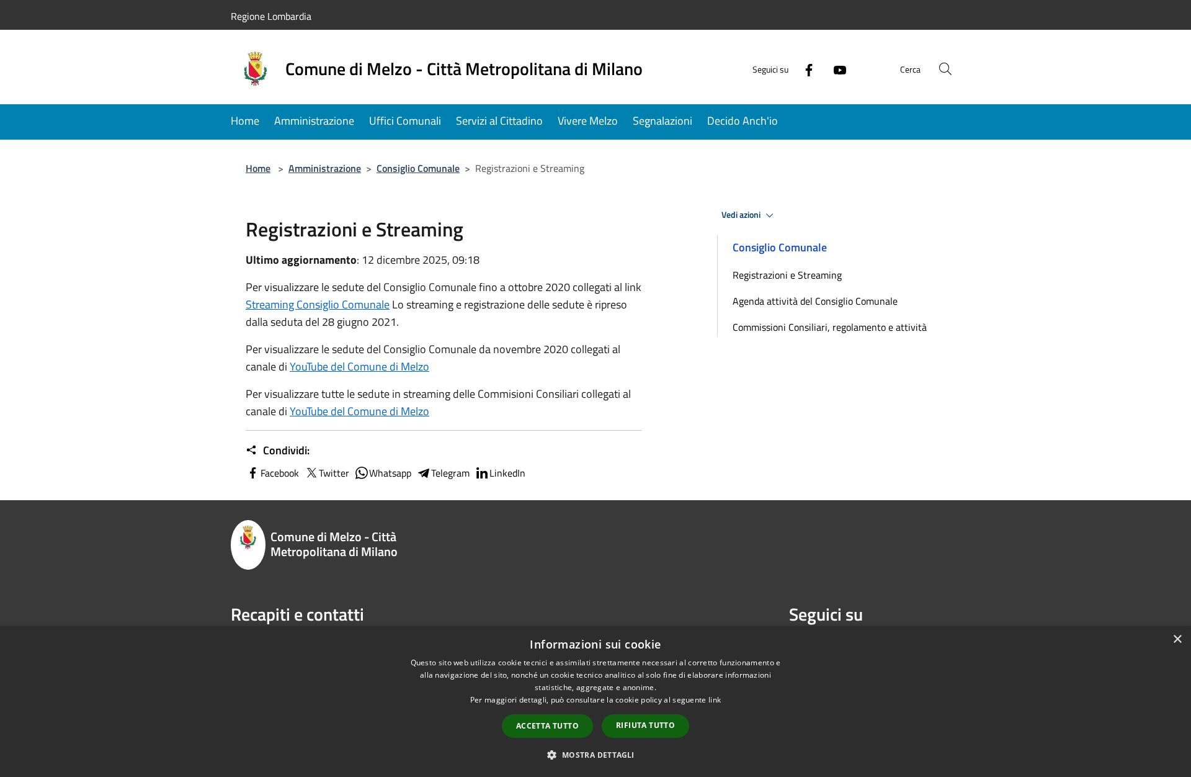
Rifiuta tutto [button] (645, 725)
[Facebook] (804, 68)
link (714, 699)
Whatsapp (390, 472)
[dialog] (595, 701)
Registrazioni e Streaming (787, 274)
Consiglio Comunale (418, 168)
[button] (595, 754)
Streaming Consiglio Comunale (318, 304)
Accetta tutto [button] (547, 726)
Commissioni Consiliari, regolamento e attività (830, 327)
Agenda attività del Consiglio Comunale (815, 301)
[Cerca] (945, 69)
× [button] (1177, 639)
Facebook (280, 472)
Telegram (450, 472)
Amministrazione (324, 168)
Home (258, 168)
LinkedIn (507, 472)
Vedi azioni (741, 215)
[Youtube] (835, 68)
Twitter (334, 472)
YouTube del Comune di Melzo (359, 366)
